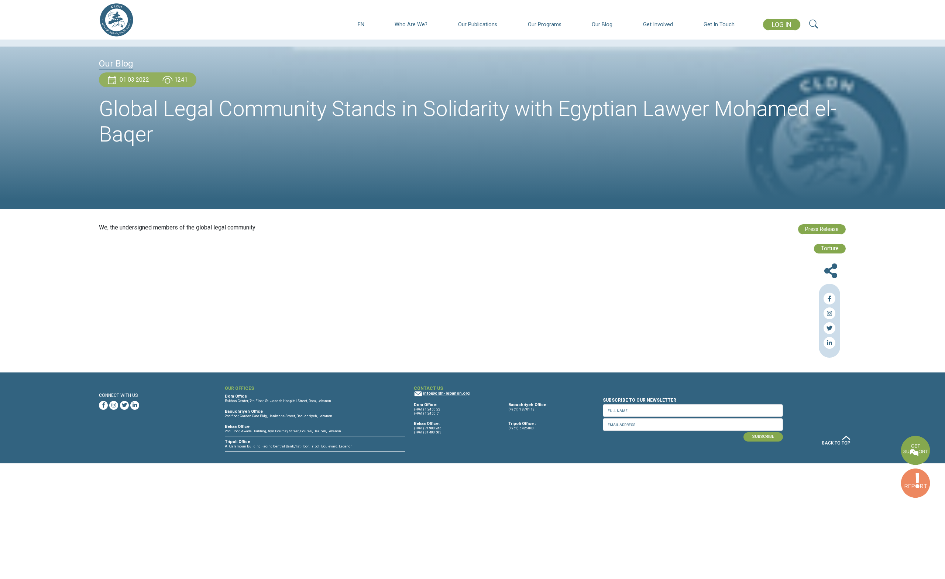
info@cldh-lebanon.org (446, 393)
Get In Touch (719, 24)
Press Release (822, 229)
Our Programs (544, 24)
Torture (830, 248)
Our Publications (477, 24)
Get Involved (658, 24)
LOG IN (781, 24)
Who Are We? (411, 24)
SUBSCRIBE (763, 436)
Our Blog (602, 24)
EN (361, 24)
